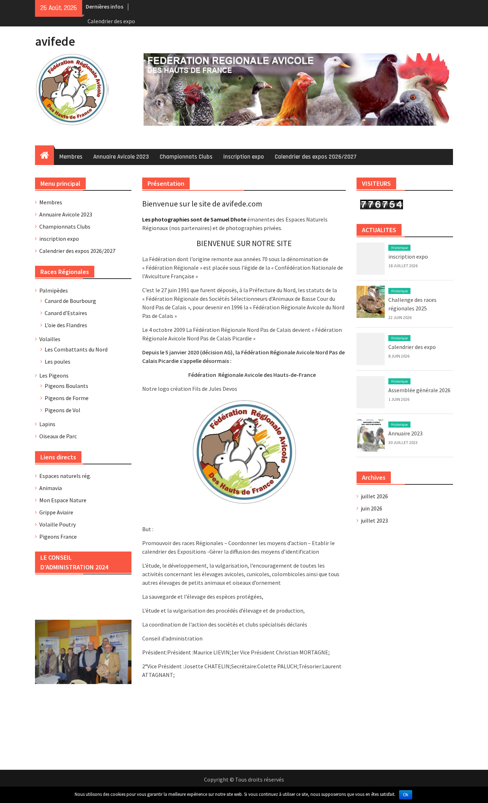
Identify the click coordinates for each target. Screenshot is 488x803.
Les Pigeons (54, 375)
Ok (405, 794)
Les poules (57, 361)
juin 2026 (371, 508)
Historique (399, 247)
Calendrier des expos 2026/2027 (316, 157)
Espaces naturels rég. (65, 475)
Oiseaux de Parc (58, 436)
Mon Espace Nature (62, 500)
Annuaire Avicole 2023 (121, 157)
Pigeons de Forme (67, 398)
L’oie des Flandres (66, 325)
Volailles (49, 339)
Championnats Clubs (186, 157)
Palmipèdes (53, 290)
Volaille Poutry (57, 524)
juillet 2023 (374, 520)
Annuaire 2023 (405, 433)
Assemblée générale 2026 (419, 390)
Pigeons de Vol (62, 410)
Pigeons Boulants (66, 385)
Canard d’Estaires (66, 312)
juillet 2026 (374, 496)
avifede (55, 41)
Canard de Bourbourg (70, 300)
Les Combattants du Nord (76, 349)
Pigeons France (58, 536)
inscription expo (243, 157)
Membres (71, 157)
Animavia (50, 488)
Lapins (47, 424)
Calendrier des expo (111, 21)
